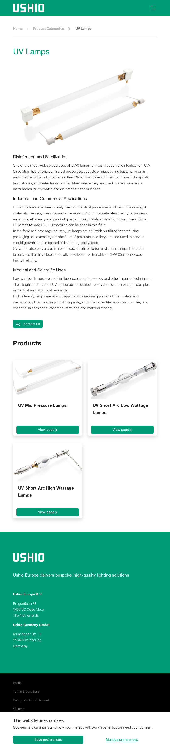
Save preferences (48, 739)
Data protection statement (31, 700)
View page (46, 430)
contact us (31, 324)
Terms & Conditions (26, 691)
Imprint (18, 683)
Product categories (48, 28)
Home (18, 28)
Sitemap (18, 709)
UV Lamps (83, 28)
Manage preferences (122, 739)
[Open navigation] (152, 8)
